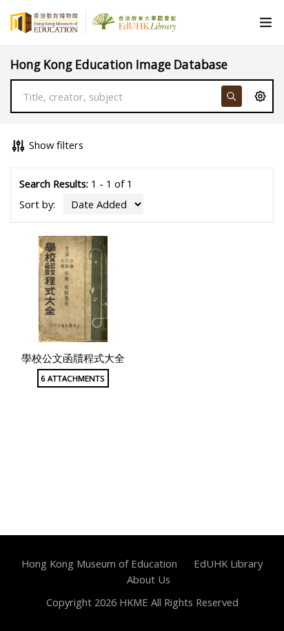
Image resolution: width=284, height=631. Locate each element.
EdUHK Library (228, 563)
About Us (148, 579)
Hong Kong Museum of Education (99, 563)
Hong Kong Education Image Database (118, 64)
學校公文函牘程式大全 (73, 358)
